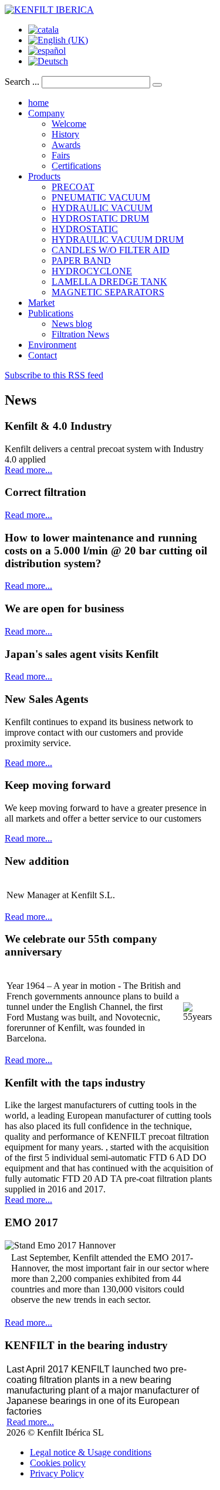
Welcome (69, 124)
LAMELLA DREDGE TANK (109, 282)
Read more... (28, 470)
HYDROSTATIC (85, 229)
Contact (42, 355)
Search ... (22, 82)
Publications (50, 313)
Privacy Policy (57, 1473)
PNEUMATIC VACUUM (101, 197)
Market (41, 303)
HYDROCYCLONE (92, 271)
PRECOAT (73, 187)
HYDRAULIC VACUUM (102, 208)
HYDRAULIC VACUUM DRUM (118, 239)
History (65, 134)
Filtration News (80, 334)
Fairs (61, 155)
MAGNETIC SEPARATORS (108, 292)
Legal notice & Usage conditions (90, 1452)
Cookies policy (58, 1463)
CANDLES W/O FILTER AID (111, 250)
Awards (66, 145)
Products (44, 176)
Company (46, 113)
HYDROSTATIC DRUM (100, 218)
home (38, 103)
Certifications (76, 166)
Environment (52, 345)
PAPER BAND (81, 260)
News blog (72, 324)
